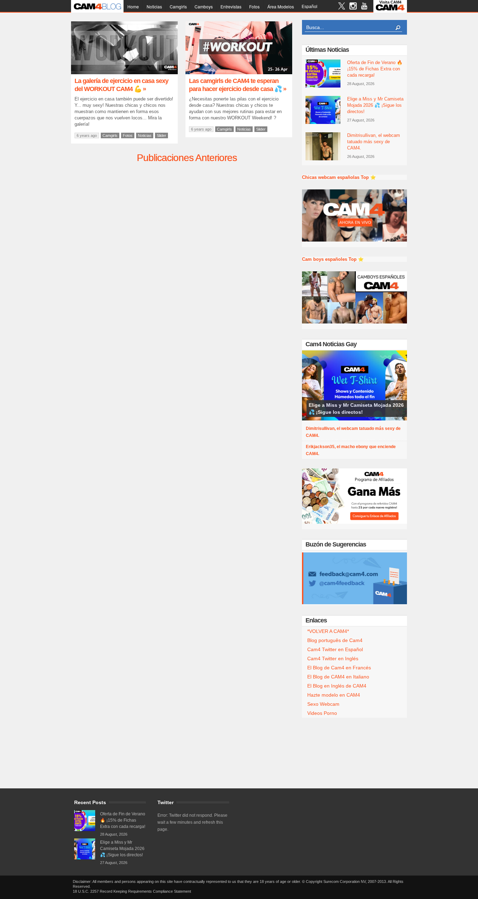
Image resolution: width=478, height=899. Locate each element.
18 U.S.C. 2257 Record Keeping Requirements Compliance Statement (132, 891)
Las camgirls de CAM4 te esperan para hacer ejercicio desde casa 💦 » (237, 84)
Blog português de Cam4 (335, 640)
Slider (161, 135)
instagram (353, 6)
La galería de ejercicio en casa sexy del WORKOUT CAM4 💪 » (121, 84)
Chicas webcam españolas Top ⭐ (339, 177)
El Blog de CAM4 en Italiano (338, 677)
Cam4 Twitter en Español (335, 649)
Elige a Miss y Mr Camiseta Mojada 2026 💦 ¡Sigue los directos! (375, 105)
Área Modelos (280, 6)
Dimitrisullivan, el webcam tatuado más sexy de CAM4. (373, 142)
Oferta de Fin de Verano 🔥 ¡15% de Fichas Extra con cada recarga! (374, 69)
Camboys (204, 6)
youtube (364, 6)
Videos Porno (322, 713)
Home (133, 6)
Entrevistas (230, 6)
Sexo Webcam (323, 704)
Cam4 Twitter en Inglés (332, 658)
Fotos (254, 6)
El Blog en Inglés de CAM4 (336, 686)
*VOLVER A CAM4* (328, 631)
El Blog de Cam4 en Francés (339, 667)
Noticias (154, 6)
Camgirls (178, 6)
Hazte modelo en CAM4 (333, 695)
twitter (341, 6)
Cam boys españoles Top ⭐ (333, 259)
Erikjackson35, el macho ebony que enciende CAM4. (351, 450)
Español (309, 6)
